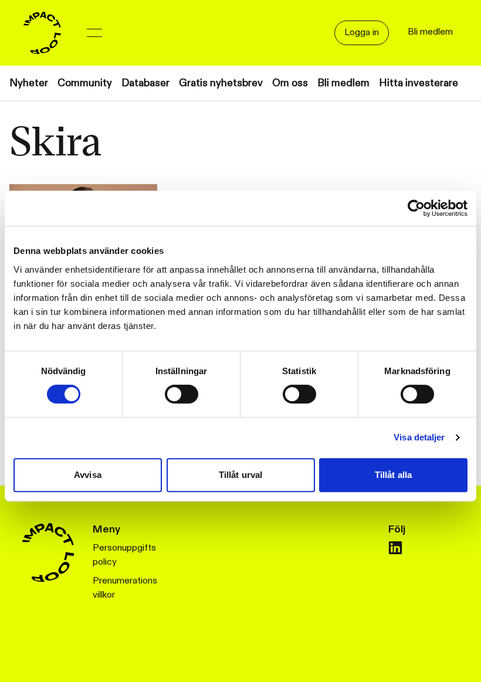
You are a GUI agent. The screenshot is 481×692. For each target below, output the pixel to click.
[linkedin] (395, 548)
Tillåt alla (393, 475)
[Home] (42, 33)
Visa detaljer (419, 437)
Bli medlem (343, 83)
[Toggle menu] (94, 32)
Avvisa (87, 475)
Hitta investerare (418, 83)
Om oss (290, 83)
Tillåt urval (240, 475)
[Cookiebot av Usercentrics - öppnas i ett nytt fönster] (416, 208)
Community (84, 83)
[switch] (181, 394)
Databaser (145, 83)
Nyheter (28, 83)
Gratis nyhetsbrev (221, 83)
